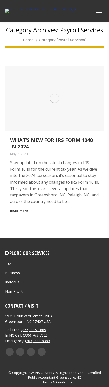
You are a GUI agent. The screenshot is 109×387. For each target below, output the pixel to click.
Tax (8, 263)
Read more (19, 211)
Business (12, 272)
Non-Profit (14, 291)
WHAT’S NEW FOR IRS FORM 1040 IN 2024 (51, 143)
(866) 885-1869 (33, 329)
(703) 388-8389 (37, 340)
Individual (12, 282)
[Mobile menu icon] (99, 11)
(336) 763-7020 (35, 335)
